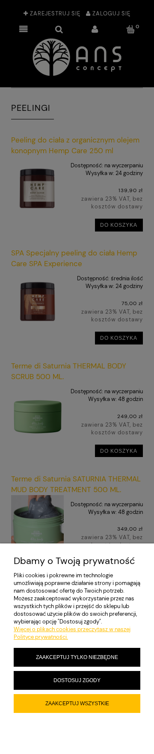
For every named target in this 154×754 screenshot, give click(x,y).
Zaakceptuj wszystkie (77, 703)
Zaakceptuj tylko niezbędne (77, 657)
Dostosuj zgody (77, 680)
